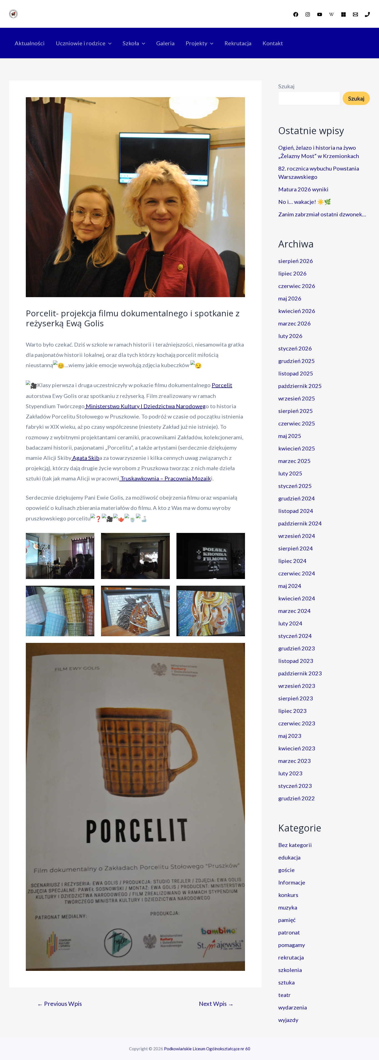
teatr (284, 994)
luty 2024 (290, 623)
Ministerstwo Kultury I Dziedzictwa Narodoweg (145, 406)
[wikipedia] (331, 14)
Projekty (196, 43)
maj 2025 (289, 435)
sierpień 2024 (295, 548)
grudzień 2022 (296, 798)
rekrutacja (291, 957)
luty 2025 (290, 473)
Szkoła (131, 43)
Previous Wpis (59, 1004)
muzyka (287, 907)
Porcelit (222, 385)
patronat (289, 932)
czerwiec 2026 (296, 285)
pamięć (286, 919)
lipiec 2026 (292, 273)
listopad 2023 (295, 660)
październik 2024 (300, 523)
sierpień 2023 (295, 698)
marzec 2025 (294, 460)
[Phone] (367, 14)
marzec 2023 (294, 760)
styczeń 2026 (295, 348)
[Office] (343, 14)
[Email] (355, 14)
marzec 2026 (294, 323)
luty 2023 (290, 773)
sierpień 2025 (295, 410)
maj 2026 (289, 298)
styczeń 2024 (295, 635)
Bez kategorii (295, 844)
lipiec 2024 (292, 560)
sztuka (286, 982)
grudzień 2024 (296, 498)
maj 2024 (289, 585)
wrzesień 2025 (296, 398)
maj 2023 (289, 735)
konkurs (288, 894)
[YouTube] (319, 14)
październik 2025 (300, 385)
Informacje (291, 882)
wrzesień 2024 (296, 535)
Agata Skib (85, 457)
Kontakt (272, 43)
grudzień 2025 (296, 360)
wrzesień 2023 (296, 685)
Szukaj (286, 86)
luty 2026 (290, 335)
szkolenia (290, 969)
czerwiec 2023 (296, 723)
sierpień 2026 (295, 260)
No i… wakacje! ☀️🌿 (304, 201)
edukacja (289, 857)
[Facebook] (295, 14)
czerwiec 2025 (296, 423)
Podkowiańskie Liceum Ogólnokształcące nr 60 (207, 1048)
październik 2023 (300, 673)
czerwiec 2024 (296, 573)
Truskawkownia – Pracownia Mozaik (165, 478)
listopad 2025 (295, 373)
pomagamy (291, 944)
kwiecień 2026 (296, 310)
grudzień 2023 (296, 648)
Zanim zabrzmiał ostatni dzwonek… (322, 214)
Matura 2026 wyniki (303, 189)
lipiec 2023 (292, 710)
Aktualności (30, 43)
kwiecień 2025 (296, 448)
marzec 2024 (294, 610)
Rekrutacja (237, 43)
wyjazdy (288, 1019)
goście (286, 869)
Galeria (165, 43)
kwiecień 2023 (296, 748)
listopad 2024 (295, 510)
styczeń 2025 (295, 485)
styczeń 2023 (295, 785)
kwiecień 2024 (296, 598)
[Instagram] (307, 14)
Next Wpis (216, 1004)
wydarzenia (292, 1007)
